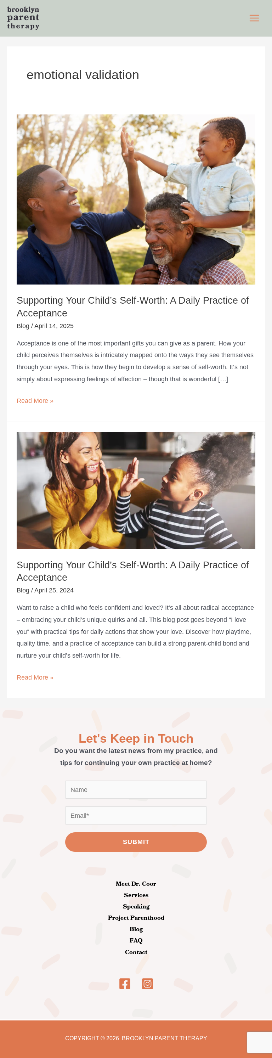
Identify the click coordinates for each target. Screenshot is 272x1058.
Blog (23, 326)
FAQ (136, 941)
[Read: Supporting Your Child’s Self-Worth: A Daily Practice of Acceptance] (136, 199)
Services (136, 895)
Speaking (136, 907)
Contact (136, 952)
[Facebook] (125, 984)
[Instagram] (147, 984)
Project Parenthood (136, 918)
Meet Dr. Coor (136, 884)
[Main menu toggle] (254, 17)
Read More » (35, 399)
